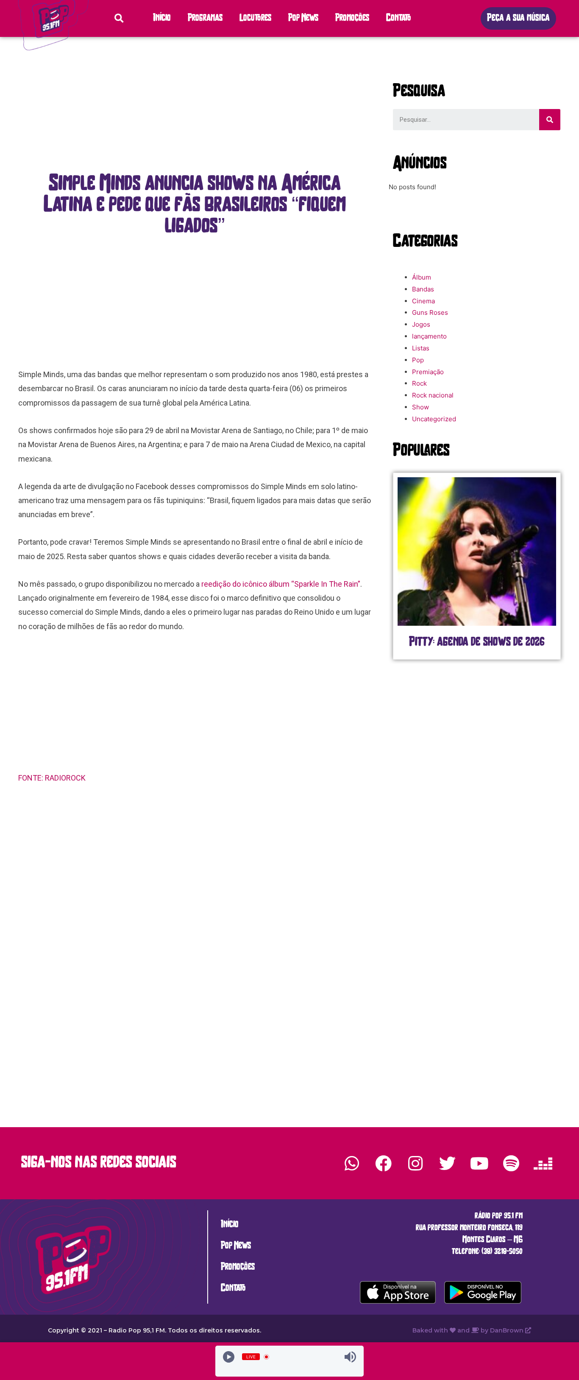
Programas (205, 18)
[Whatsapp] (352, 1163)
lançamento (429, 336)
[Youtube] (479, 1163)
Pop (418, 360)
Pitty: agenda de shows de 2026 (452, 642)
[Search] (549, 119)
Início (162, 18)
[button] (518, 18)
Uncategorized (434, 419)
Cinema (423, 301)
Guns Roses (430, 312)
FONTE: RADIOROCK (52, 777)
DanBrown (507, 1330)
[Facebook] (383, 1163)
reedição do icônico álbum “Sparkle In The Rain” (280, 583)
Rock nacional (433, 395)
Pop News (303, 18)
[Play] (229, 1357)
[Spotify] (511, 1163)
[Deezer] (543, 1163)
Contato (398, 18)
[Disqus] (195, 925)
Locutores (255, 18)
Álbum (421, 277)
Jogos (421, 324)
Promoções (352, 18)
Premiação (428, 372)
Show (420, 407)
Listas (420, 348)
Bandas (423, 289)
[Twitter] (447, 1163)
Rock (419, 383)
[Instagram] (415, 1163)
